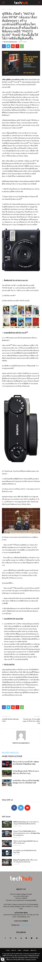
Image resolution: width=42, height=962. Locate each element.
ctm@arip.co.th (25, 925)
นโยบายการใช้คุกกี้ (21, 898)
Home (3, 9)
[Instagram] (10, 938)
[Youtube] (37, 938)
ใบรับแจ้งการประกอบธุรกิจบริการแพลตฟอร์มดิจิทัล (21, 900)
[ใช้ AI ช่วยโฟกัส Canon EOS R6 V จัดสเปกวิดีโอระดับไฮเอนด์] (7, 843)
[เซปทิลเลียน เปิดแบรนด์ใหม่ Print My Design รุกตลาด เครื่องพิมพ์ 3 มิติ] (7, 782)
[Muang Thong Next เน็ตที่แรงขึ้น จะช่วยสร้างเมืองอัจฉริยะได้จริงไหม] (7, 862)
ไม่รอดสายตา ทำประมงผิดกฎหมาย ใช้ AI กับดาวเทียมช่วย (31, 721)
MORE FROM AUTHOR (12, 756)
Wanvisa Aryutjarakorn (10, 41)
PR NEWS (9, 9)
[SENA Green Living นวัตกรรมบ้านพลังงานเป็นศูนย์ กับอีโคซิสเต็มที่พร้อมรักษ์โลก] (7, 824)
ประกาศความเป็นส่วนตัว (21, 896)
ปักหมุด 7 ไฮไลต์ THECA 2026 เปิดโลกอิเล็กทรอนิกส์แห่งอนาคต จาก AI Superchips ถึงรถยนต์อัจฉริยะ (26, 833)
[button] (39, 2)
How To (13, 950)
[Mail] (16, 938)
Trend (8, 950)
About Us (33, 950)
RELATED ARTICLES (10, 753)
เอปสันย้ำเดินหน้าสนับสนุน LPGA (10, 720)
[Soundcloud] (21, 938)
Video (19, 950)
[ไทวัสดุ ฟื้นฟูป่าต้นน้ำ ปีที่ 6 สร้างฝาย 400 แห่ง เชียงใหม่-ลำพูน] (7, 773)
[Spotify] (26, 938)
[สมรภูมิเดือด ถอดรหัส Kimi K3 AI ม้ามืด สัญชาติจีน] (7, 853)
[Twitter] (32, 938)
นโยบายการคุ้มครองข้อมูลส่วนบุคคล (21, 894)
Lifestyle (26, 950)
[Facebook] (5, 938)
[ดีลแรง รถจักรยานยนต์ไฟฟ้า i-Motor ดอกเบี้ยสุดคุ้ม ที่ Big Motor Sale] (7, 764)
